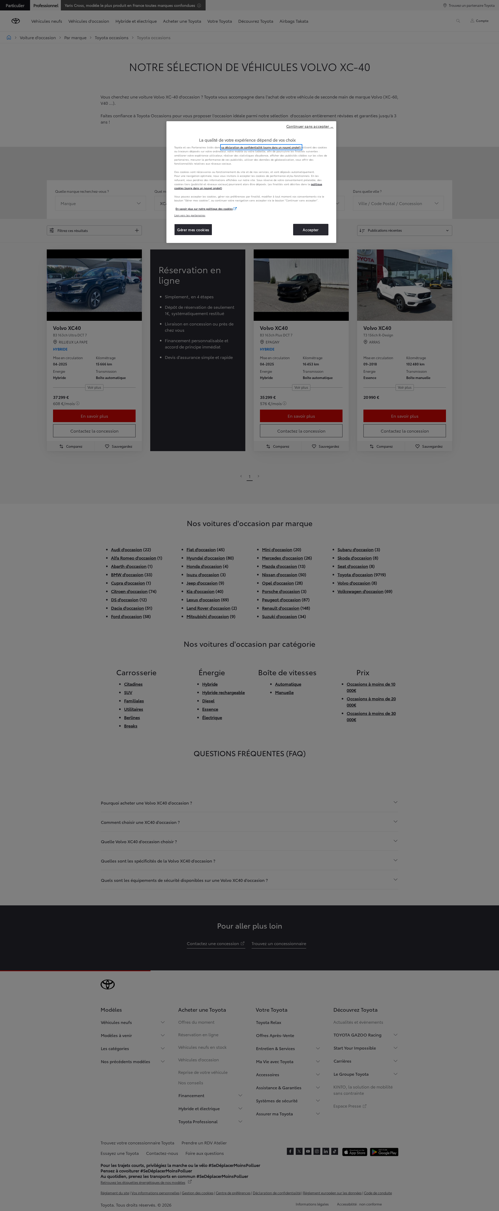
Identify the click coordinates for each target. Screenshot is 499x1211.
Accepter (310, 229)
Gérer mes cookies (193, 229)
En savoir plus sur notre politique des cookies (204, 209)
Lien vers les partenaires (189, 215)
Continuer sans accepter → (310, 126)
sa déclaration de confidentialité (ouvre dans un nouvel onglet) (261, 147)
